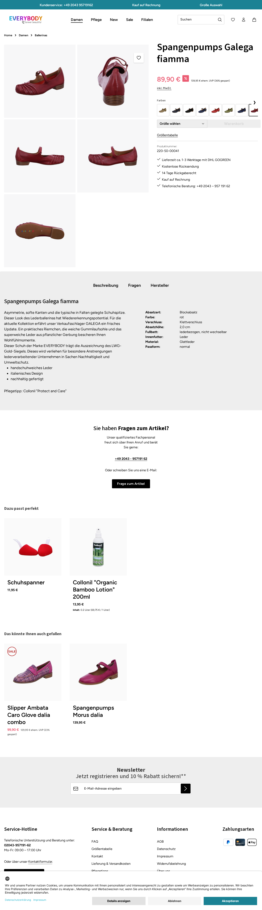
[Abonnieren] (186, 788)
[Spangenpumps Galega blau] (202, 110)
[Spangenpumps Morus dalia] (98, 672)
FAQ (94, 841)
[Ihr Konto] (243, 20)
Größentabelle (167, 135)
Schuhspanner (26, 582)
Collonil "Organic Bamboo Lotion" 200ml (95, 589)
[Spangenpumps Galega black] (189, 110)
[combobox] (197, 19)
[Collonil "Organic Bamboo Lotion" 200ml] (98, 547)
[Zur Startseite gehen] (26, 19)
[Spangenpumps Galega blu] (176, 110)
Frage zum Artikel (131, 484)
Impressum (165, 856)
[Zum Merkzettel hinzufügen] (139, 58)
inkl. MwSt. (164, 88)
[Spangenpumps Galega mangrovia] (228, 110)
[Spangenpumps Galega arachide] (163, 110)
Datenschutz (166, 849)
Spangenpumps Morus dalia (93, 711)
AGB (160, 841)
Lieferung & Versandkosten (111, 864)
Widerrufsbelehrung (171, 864)
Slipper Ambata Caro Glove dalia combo (28, 714)
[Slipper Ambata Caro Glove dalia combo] (32, 672)
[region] (76, 156)
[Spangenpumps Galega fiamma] (40, 81)
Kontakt (97, 856)
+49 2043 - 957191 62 (131, 459)
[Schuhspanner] (32, 547)
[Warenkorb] (254, 20)
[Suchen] (220, 19)
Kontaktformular (40, 862)
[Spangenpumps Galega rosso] (215, 110)
